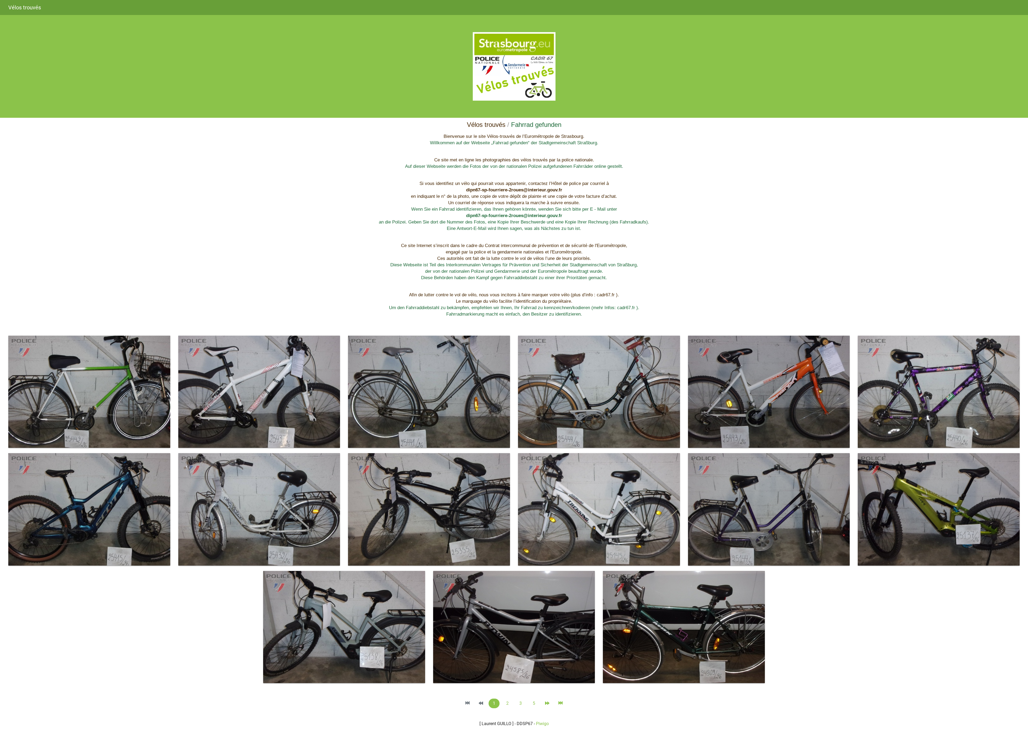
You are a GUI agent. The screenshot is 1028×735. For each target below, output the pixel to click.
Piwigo (542, 723)
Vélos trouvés (24, 7)
